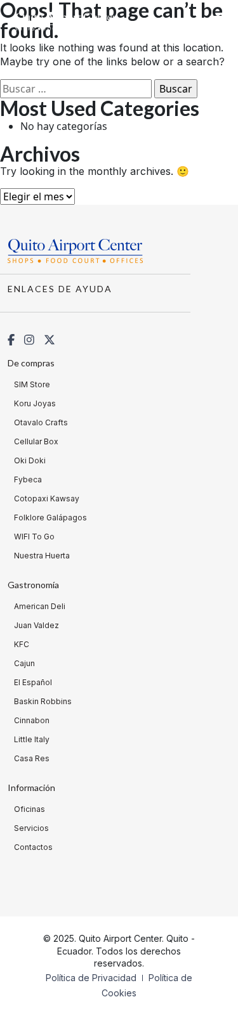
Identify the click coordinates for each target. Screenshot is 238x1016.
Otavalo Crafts (41, 422)
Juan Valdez (36, 625)
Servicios (31, 828)
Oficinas (29, 809)
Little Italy (32, 739)
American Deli (39, 606)
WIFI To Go (34, 536)
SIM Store (32, 384)
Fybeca (28, 479)
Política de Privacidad (92, 977)
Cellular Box (36, 441)
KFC (21, 644)
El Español (33, 682)
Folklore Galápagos (50, 517)
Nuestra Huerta (42, 555)
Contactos (33, 847)
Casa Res (32, 758)
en (194, 21)
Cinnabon (32, 720)
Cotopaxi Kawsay (46, 498)
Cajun (24, 663)
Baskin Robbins (43, 701)
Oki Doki (30, 460)
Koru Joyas (35, 403)
